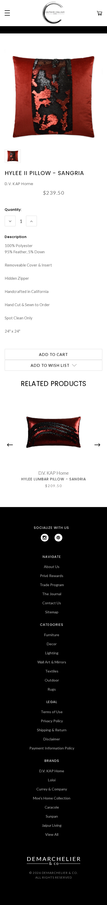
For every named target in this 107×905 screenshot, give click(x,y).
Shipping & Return (51, 730)
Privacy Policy (52, 721)
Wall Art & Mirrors (51, 662)
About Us (51, 566)
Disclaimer (51, 739)
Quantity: (13, 209)
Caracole (52, 807)
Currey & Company (51, 789)
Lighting (51, 653)
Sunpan (52, 816)
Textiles (51, 671)
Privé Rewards (51, 575)
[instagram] (45, 538)
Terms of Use (52, 712)
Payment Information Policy (51, 748)
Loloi (52, 780)
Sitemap (51, 612)
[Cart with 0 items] (99, 13)
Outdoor (52, 680)
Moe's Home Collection (51, 798)
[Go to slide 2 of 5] (96, 444)
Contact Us (51, 603)
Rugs (52, 689)
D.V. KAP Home (51, 771)
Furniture (51, 635)
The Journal (51, 594)
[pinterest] (58, 538)
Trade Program (52, 585)
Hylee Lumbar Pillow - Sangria (53, 479)
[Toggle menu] (6, 12)
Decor (52, 644)
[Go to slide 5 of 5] (11, 444)
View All (51, 834)
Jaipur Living (52, 825)
